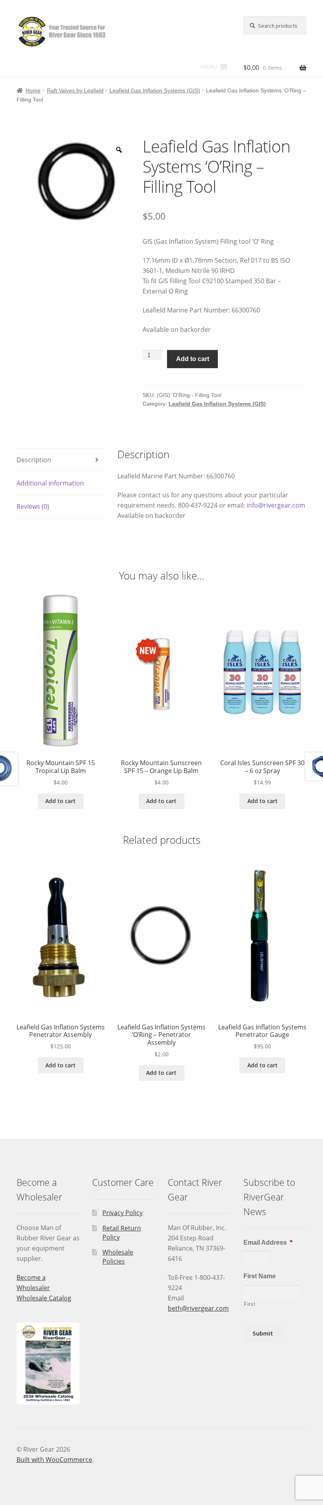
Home (33, 90)
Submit (262, 1333)
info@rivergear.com (276, 505)
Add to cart (192, 359)
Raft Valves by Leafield (75, 90)
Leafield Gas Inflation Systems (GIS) (155, 90)
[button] (208, 67)
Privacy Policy (122, 1212)
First (249, 1304)
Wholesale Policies (117, 1257)
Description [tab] (34, 459)
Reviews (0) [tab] (33, 506)
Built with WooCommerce (54, 1459)
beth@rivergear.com (198, 1308)
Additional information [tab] (50, 483)
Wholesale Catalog (44, 1298)
